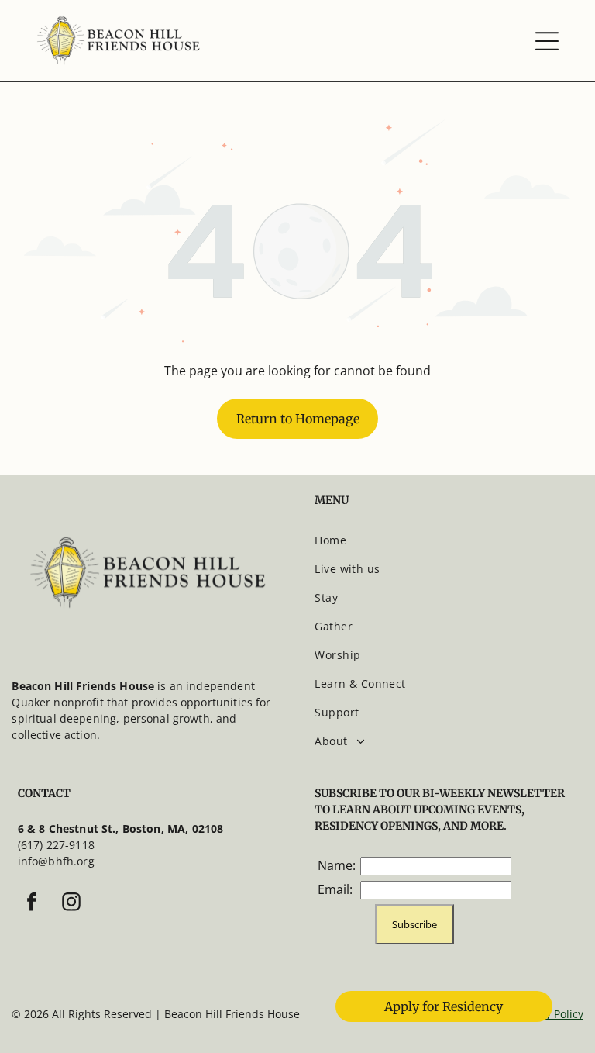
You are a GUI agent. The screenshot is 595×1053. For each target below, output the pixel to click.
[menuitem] (445, 540)
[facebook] (32, 904)
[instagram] (71, 904)
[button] (547, 41)
